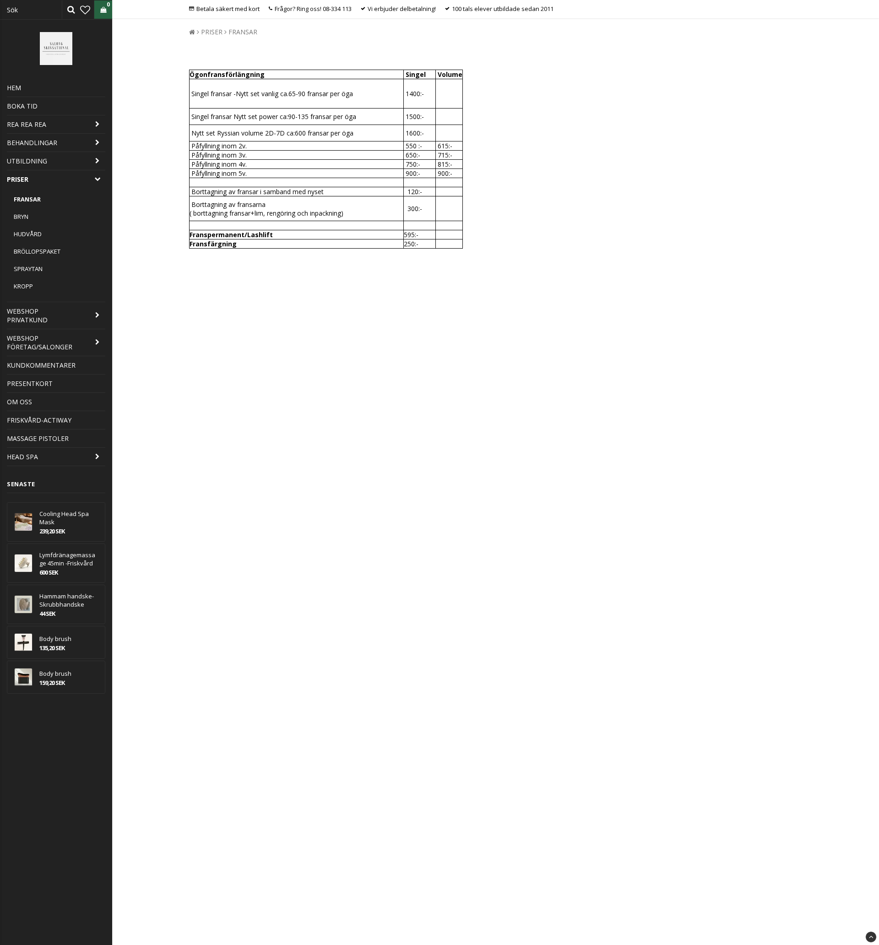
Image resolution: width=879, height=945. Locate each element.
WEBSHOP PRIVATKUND (27, 315)
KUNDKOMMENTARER (41, 365)
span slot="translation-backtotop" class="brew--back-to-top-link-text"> (871, 937)
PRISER (17, 179)
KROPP (23, 286)
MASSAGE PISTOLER (38, 438)
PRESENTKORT (30, 383)
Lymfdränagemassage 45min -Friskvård (67, 559)
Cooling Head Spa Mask (64, 518)
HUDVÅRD (28, 234)
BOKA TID (22, 106)
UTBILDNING (27, 161)
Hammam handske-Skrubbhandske (66, 600)
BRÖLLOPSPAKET (37, 251)
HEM (14, 87)
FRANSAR (27, 199)
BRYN (21, 216)
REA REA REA (26, 124)
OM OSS (19, 401)
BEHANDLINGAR (32, 142)
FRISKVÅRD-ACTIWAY (39, 420)
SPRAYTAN (28, 269)
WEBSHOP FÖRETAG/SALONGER (39, 342)
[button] (85, 9)
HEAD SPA (22, 456)
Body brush (55, 639)
